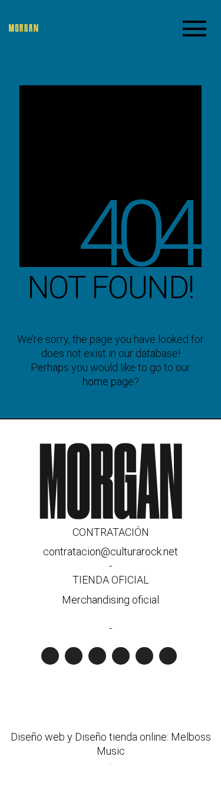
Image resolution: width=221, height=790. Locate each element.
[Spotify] (50, 656)
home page (108, 381)
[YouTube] (74, 656)
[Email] (168, 656)
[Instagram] (97, 656)
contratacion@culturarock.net (110, 551)
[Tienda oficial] (144, 656)
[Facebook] (121, 656)
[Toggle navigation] (194, 28)
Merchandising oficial (110, 600)
